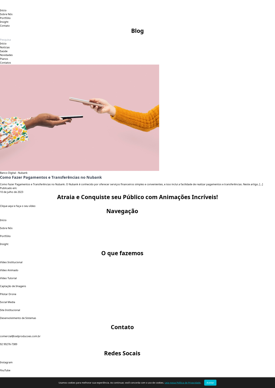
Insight (4, 22)
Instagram (6, 362)
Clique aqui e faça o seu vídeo (17, 206)
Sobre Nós (6, 14)
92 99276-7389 (8, 344)
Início (3, 10)
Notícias (5, 47)
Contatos (5, 62)
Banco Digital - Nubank (14, 173)
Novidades (6, 55)
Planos (4, 59)
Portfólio (5, 18)
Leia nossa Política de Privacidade (183, 382)
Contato (5, 25)
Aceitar (210, 382)
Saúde (3, 51)
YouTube (5, 370)
